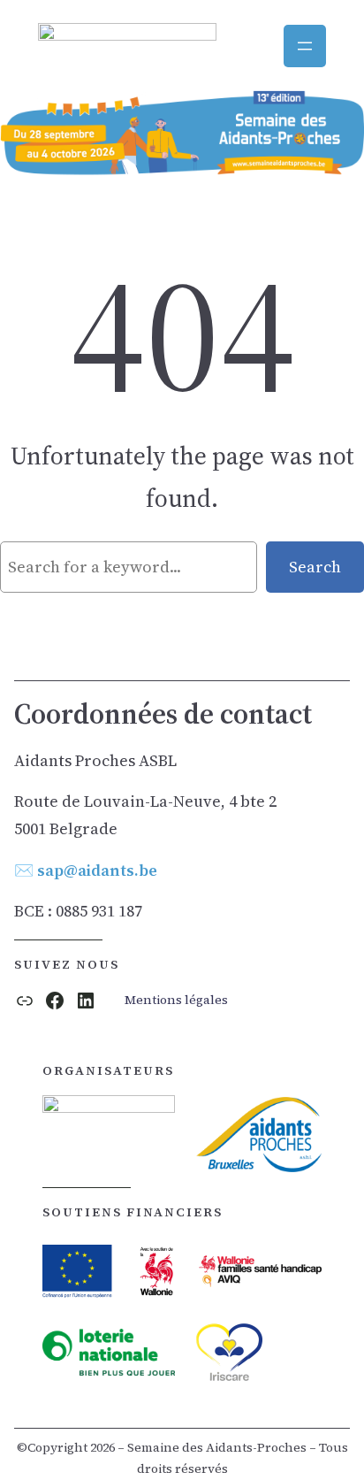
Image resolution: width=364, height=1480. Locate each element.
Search (315, 567)
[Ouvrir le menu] (305, 46)
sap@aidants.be (97, 870)
